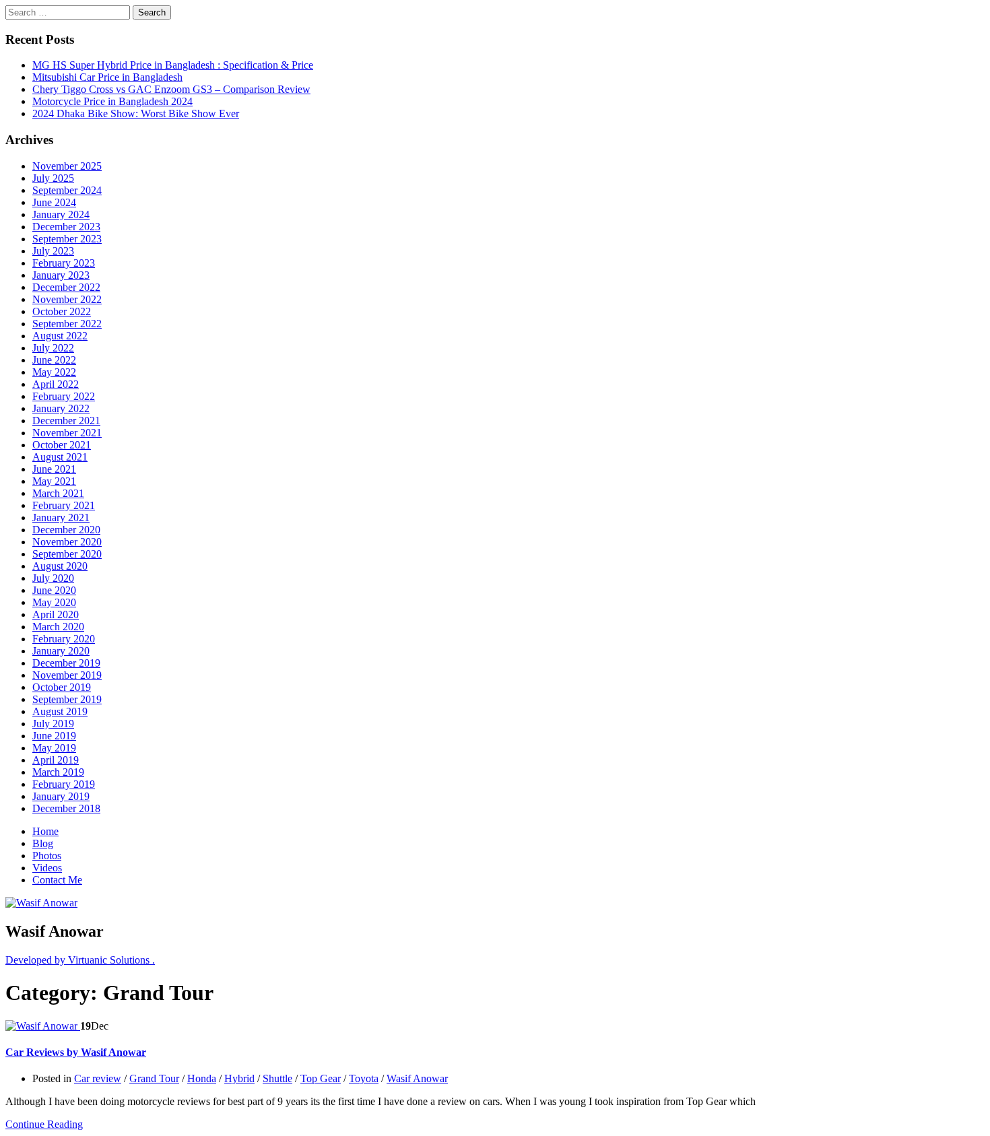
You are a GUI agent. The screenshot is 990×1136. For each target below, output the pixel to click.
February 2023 (63, 263)
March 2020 (58, 626)
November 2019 (67, 675)
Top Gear (320, 1078)
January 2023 (61, 275)
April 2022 (55, 384)
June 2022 (54, 360)
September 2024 (67, 190)
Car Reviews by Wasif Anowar (75, 1052)
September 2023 (67, 238)
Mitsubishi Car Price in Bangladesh (107, 77)
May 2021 (54, 481)
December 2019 (66, 663)
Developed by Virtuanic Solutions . (80, 960)
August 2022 (60, 335)
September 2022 (67, 323)
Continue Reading (44, 1124)
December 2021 (66, 420)
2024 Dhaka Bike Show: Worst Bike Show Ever (135, 113)
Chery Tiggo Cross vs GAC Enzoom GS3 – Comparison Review (171, 89)
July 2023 (53, 251)
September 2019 (67, 699)
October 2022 (61, 311)
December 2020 (66, 529)
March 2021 (58, 493)
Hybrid (239, 1078)
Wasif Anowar (417, 1078)
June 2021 (54, 469)
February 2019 (63, 784)
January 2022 (61, 408)
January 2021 (61, 517)
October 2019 (61, 687)
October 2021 (61, 444)
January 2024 (61, 214)
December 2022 (66, 287)
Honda (201, 1078)
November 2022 (67, 299)
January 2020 (61, 651)
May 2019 (54, 748)
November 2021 (67, 432)
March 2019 (58, 772)
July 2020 (53, 578)
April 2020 (55, 614)
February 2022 (63, 396)
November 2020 (67, 541)
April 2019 (55, 760)
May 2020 (54, 602)
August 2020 (60, 566)
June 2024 (54, 202)
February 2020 (63, 638)
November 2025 (67, 166)
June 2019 (54, 735)
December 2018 (66, 808)
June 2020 (54, 590)
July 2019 (53, 723)
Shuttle (277, 1078)
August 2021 (60, 457)
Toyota (363, 1078)
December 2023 (66, 226)
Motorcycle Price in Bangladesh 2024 (112, 101)
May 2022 (54, 372)
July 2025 (53, 178)
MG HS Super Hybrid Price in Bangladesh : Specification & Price (172, 65)
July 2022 (53, 348)
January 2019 (61, 796)
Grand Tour (154, 1078)
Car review (97, 1078)
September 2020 (67, 554)
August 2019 (60, 711)
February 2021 (63, 505)
